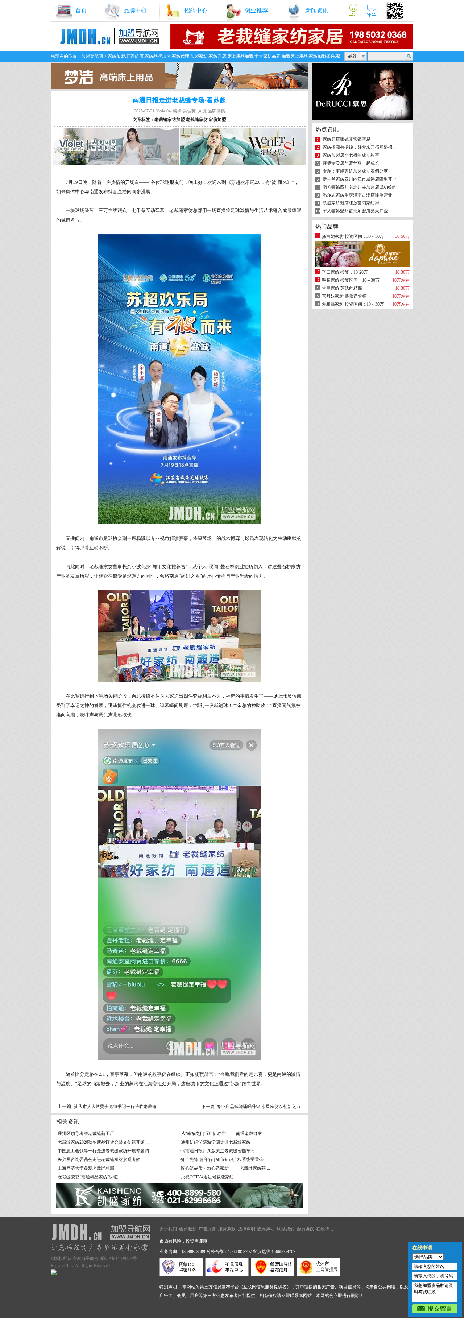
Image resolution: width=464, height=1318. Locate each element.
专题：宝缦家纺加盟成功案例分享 (355, 171)
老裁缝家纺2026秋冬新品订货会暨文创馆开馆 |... (104, 1142)
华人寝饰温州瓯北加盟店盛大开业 (355, 211)
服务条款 (227, 1228)
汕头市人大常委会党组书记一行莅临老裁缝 (115, 1106)
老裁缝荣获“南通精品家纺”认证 (88, 1176)
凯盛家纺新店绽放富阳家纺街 (351, 203)
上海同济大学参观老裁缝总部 (86, 1168)
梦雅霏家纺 (333, 304)
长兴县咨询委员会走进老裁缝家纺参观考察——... (105, 1159)
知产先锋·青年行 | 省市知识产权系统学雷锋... (224, 1159)
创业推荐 (256, 10)
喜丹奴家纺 (333, 296)
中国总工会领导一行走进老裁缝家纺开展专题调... (105, 1150)
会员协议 (305, 1228)
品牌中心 (135, 10)
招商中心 (195, 10)
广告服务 (207, 1228)
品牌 (352, 56)
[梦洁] (179, 87)
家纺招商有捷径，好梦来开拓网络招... (359, 147)
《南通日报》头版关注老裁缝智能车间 (218, 1150)
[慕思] (362, 118)
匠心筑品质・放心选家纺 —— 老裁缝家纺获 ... (225, 1168)
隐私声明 (266, 1228)
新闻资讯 (316, 10)
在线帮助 (325, 1228)
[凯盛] (179, 1207)
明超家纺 (330, 280)
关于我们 (168, 1228)
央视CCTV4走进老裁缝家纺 (207, 1176)
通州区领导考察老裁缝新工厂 (86, 1133)
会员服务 (187, 1228)
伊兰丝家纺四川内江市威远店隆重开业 (360, 179)
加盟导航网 (92, 56)
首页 (81, 10)
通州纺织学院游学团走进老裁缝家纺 (215, 1142)
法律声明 (246, 1228)
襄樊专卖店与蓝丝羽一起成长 (351, 163)
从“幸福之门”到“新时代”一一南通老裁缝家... (223, 1133)
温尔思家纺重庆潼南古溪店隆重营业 (357, 195)
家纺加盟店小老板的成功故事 (351, 155)
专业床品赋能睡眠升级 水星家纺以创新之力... (260, 1106)
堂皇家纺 (330, 288)
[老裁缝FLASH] (291, 47)
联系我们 (285, 1228)
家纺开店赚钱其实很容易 (346, 139)
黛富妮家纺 (333, 236)
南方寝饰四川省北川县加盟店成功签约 (360, 187)
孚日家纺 (330, 272)
